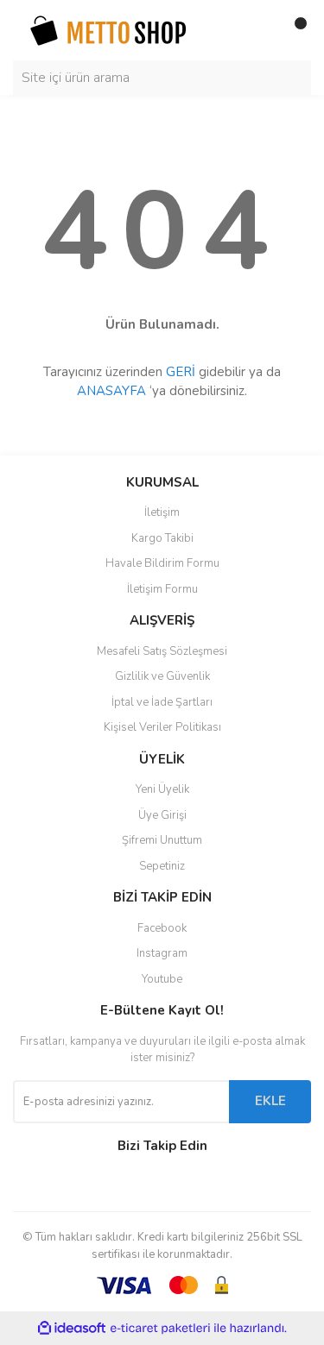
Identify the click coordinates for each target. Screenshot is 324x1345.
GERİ (180, 371)
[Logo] (108, 29)
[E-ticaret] (160, 1328)
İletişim (162, 512)
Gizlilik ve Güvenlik (162, 676)
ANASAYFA (111, 390)
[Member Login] (259, 30)
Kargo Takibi (162, 538)
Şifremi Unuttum (162, 840)
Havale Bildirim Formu (162, 563)
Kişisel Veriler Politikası (162, 727)
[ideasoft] (71, 1328)
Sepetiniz (162, 866)
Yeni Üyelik (162, 789)
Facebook (162, 928)
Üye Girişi (162, 815)
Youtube (162, 979)
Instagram (162, 953)
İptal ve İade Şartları (162, 702)
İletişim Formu (162, 589)
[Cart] (293, 30)
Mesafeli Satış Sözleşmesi (162, 651)
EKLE (270, 1100)
